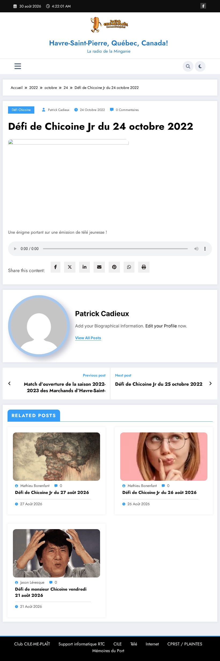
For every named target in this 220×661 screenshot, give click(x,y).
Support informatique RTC (81, 644)
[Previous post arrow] (9, 383)
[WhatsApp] (129, 267)
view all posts (88, 338)
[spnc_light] (200, 66)
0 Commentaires (127, 109)
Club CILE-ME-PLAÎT (32, 644)
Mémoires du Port (108, 651)
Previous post (94, 375)
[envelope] (99, 267)
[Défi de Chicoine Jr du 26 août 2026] (163, 456)
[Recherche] (188, 66)
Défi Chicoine (21, 109)
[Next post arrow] (210, 383)
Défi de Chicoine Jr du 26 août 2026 (159, 493)
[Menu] (17, 66)
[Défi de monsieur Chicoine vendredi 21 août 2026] (56, 552)
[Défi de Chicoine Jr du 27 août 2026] (56, 456)
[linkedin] (84, 267)
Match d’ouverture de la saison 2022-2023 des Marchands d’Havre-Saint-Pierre (64, 387)
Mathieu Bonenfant (34, 485)
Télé (133, 644)
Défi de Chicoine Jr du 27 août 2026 (52, 493)
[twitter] (69, 267)
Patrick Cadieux (58, 109)
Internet (152, 644)
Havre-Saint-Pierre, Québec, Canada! (108, 43)
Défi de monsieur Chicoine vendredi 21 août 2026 (50, 592)
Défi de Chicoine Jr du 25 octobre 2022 (158, 384)
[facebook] (55, 267)
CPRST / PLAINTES (184, 644)
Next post (123, 375)
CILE (117, 644)
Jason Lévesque (32, 582)
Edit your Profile (161, 325)
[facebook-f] (203, 6)
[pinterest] (114, 267)
